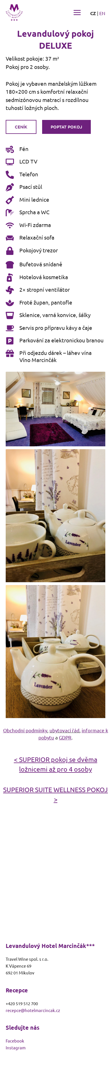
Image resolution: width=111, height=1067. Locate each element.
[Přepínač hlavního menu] (77, 12)
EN (102, 13)
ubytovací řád (64, 730)
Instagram (16, 1047)
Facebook (15, 1040)
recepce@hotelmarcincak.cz (33, 1010)
